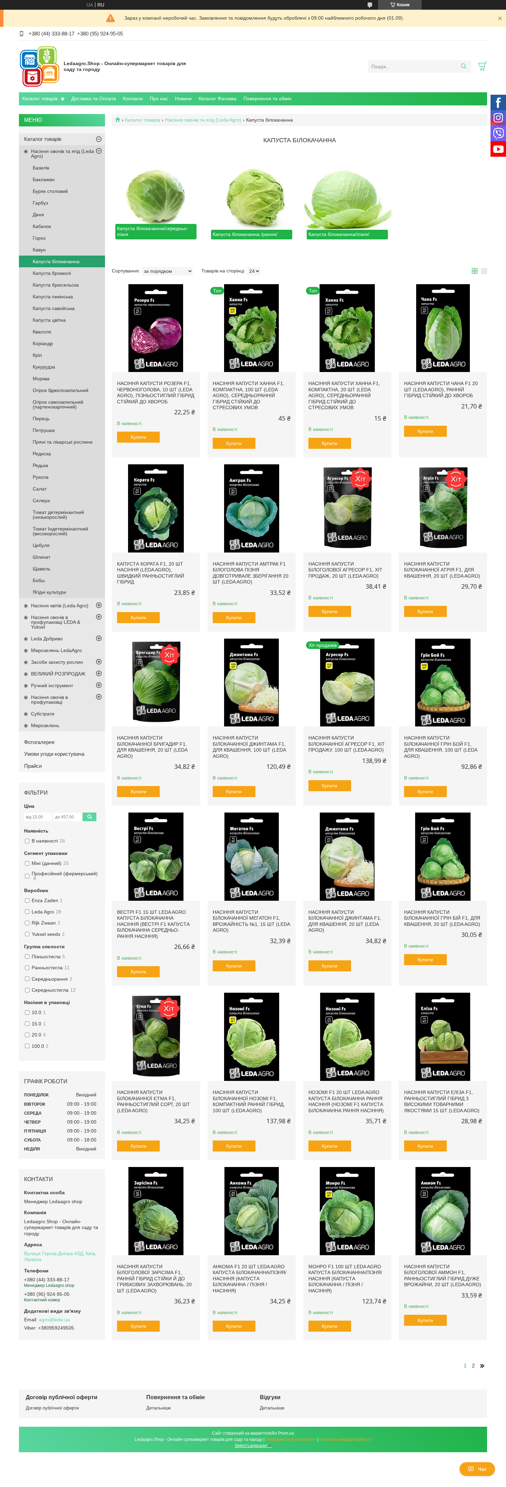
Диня (38, 214)
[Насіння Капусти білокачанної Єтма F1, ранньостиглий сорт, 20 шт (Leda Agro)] (156, 1037)
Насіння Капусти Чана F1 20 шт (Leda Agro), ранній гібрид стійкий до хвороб (441, 389)
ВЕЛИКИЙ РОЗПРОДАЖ (58, 674)
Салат (39, 489)
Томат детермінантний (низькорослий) (58, 514)
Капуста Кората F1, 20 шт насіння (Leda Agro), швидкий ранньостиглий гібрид (150, 573)
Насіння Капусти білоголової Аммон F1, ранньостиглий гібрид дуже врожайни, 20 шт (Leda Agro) (442, 1276)
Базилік (41, 168)
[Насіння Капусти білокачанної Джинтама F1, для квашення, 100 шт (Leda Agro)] (252, 683)
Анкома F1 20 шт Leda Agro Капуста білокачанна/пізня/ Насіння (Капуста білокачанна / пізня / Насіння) (249, 1278)
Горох (39, 238)
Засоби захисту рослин (57, 662)
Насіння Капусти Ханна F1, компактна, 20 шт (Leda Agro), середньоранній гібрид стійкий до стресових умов (344, 395)
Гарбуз (40, 203)
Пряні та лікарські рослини (63, 442)
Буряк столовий (50, 191)
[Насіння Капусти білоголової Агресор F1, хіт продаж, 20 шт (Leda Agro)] (347, 508)
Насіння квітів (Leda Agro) (59, 605)
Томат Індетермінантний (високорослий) (60, 531)
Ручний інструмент (52, 685)
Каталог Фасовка (217, 98)
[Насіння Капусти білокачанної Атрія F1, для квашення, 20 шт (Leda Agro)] (443, 508)
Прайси (33, 766)
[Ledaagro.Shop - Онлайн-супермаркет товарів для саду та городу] (39, 66)
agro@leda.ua (54, 1319)
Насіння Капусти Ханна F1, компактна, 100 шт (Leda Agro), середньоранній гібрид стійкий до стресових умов (248, 395)
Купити (138, 437)
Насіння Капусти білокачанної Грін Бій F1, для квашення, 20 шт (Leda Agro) (442, 918)
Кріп (37, 355)
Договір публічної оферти (52, 1408)
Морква (41, 378)
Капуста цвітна (49, 320)
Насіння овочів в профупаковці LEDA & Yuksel (55, 622)
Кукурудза (44, 367)
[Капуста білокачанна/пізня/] (347, 199)
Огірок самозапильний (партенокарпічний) (58, 404)
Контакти (133, 98)
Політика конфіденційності (345, 1439)
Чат (482, 1469)
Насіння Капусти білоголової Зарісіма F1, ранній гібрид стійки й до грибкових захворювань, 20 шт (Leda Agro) (154, 1278)
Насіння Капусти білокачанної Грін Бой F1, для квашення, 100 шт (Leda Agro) (440, 747)
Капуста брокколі (52, 273)
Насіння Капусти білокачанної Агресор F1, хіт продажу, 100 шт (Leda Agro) (346, 744)
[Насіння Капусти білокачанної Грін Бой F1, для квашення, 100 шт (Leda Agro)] (443, 683)
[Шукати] (463, 66)
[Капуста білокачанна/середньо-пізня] (156, 199)
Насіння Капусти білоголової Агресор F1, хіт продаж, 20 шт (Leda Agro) (345, 570)
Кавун (39, 249)
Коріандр (43, 343)
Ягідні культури (49, 592)
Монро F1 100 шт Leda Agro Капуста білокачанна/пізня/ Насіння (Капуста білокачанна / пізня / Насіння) (345, 1278)
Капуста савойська (54, 308)
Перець (41, 418)
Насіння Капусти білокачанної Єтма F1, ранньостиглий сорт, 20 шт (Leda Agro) (153, 1101)
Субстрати (42, 713)
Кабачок (42, 226)
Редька (40, 465)
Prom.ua (286, 1433)
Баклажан (44, 179)
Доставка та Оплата (93, 98)
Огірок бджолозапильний (60, 390)
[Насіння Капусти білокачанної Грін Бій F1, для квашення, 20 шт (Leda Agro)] (443, 857)
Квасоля (42, 331)
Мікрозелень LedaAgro (56, 650)
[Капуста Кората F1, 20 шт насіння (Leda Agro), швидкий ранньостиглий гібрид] (156, 508)
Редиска (42, 453)
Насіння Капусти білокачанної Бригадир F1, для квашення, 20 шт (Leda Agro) (152, 747)
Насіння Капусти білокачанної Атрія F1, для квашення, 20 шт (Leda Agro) (442, 570)
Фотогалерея (39, 742)
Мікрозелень (45, 725)
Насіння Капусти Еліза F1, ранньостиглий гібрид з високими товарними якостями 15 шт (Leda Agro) (441, 1101)
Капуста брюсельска (56, 285)
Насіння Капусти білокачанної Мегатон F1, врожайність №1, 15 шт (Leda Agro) (251, 921)
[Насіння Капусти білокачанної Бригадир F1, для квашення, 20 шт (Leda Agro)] (156, 683)
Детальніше (158, 1408)
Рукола (41, 477)
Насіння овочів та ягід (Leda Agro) (203, 120)
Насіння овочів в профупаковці (49, 699)
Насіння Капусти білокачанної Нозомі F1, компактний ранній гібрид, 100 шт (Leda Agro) (249, 1101)
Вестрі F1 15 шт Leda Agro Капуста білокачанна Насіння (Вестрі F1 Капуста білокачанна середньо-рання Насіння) (153, 924)
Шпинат (41, 557)
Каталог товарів (39, 98)
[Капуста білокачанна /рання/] (252, 199)
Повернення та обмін (267, 98)
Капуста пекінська (53, 296)
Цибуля (41, 545)
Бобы (39, 580)
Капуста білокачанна (56, 261)
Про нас (159, 98)
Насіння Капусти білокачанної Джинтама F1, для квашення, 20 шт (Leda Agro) (344, 921)
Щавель (41, 568)
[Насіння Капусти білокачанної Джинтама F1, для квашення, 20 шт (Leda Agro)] (347, 857)
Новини (183, 98)
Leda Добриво (47, 638)
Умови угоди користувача (54, 754)
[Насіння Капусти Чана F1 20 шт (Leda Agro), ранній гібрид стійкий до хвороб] (443, 328)
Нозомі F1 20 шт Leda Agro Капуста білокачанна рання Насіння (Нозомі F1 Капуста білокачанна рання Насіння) (346, 1101)
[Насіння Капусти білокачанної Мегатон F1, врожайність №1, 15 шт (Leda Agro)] (252, 857)
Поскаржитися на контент (290, 1439)
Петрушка (44, 430)
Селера (41, 500)
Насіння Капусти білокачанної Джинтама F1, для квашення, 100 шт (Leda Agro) (249, 747)
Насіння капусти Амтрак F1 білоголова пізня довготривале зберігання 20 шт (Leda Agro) (250, 573)
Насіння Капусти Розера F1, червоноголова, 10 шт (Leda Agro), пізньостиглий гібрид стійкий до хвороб (155, 392)
